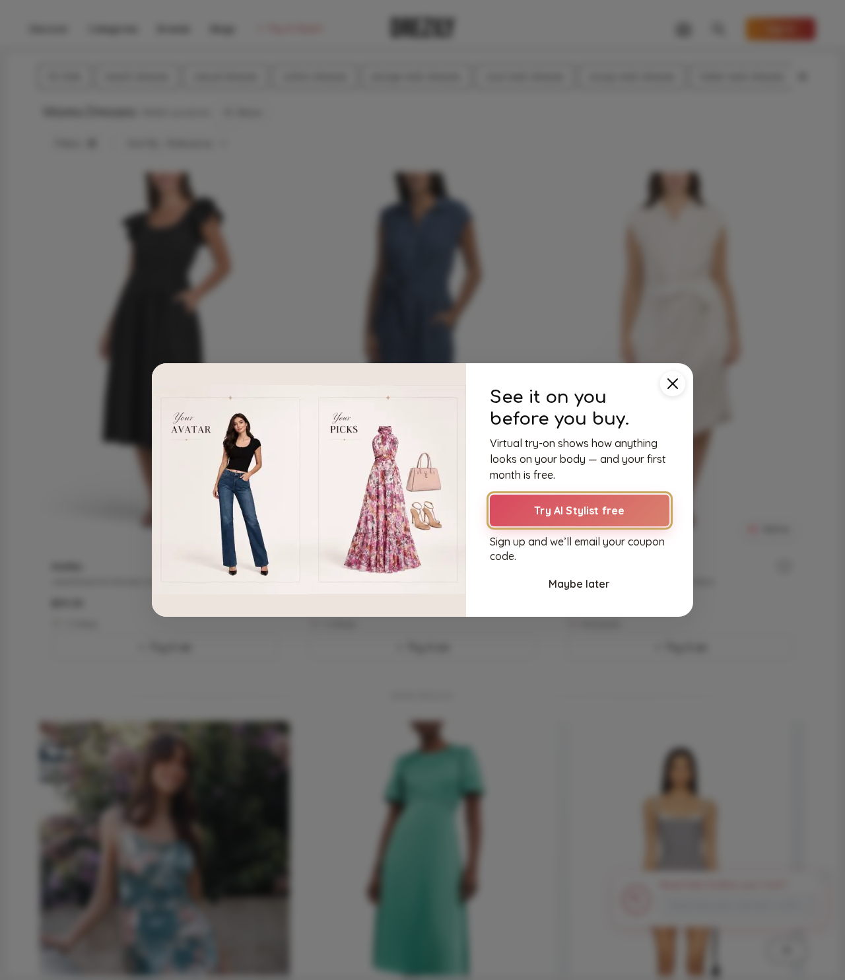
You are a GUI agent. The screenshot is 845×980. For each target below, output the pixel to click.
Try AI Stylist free (579, 510)
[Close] (672, 383)
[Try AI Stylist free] (309, 490)
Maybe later (579, 583)
